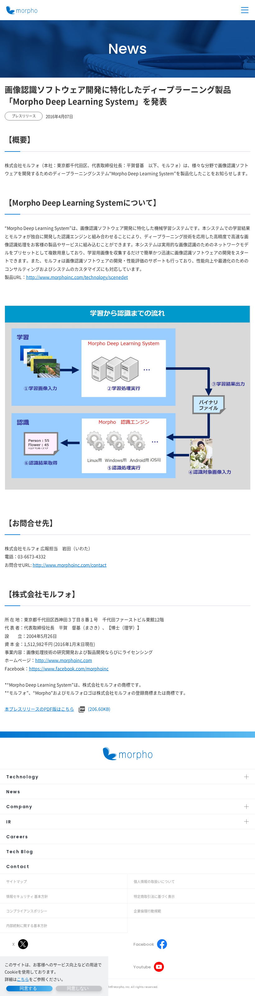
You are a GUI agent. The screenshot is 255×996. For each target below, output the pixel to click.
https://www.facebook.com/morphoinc (69, 668)
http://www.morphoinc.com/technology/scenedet (77, 277)
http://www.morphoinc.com (63, 660)
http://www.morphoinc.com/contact (69, 565)
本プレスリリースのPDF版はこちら (39, 709)
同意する (28, 988)
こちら (23, 979)
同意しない (78, 988)
